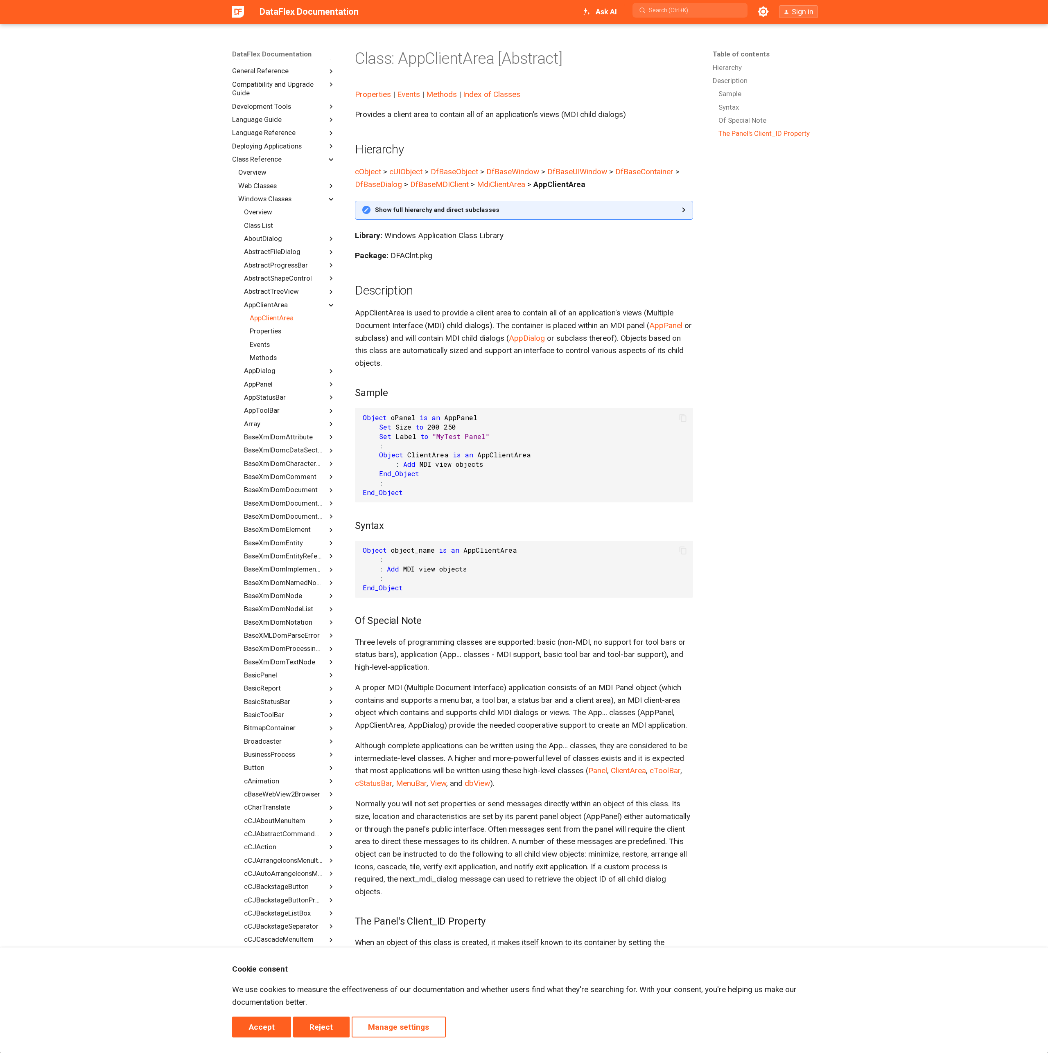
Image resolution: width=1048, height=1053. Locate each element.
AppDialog (527, 338)
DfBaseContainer (644, 171)
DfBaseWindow (512, 171)
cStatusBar (373, 783)
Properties (373, 94)
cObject (368, 171)
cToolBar (665, 770)
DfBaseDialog (378, 184)
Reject (321, 1027)
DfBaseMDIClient (439, 184)
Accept (262, 1027)
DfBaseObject (454, 171)
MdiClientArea (501, 184)
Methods (441, 94)
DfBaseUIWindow (577, 171)
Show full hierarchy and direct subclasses (437, 210)
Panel (597, 770)
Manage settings (398, 1027)
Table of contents (741, 54)
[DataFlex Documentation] (238, 12)
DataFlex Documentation (272, 54)
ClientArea (628, 770)
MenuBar (411, 783)
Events (408, 94)
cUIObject (405, 171)
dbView (477, 783)
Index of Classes (491, 94)
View (438, 783)
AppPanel (665, 325)
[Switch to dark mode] (763, 12)
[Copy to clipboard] (683, 418)
